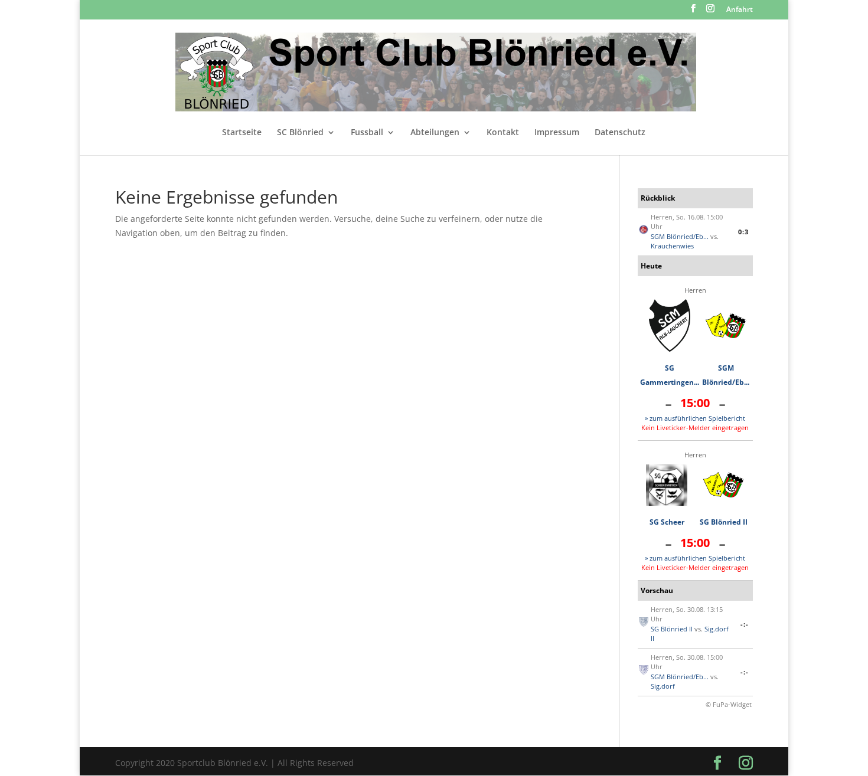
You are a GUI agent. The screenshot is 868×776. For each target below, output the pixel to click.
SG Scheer (667, 522)
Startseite (242, 132)
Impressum (556, 132)
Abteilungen (434, 132)
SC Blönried (300, 132)
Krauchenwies (672, 245)
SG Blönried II (724, 522)
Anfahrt (739, 10)
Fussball (367, 132)
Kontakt (503, 132)
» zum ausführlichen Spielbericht (695, 418)
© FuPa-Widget (729, 704)
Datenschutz (620, 132)
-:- (744, 624)
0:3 (743, 231)
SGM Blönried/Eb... (680, 236)
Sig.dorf (663, 686)
